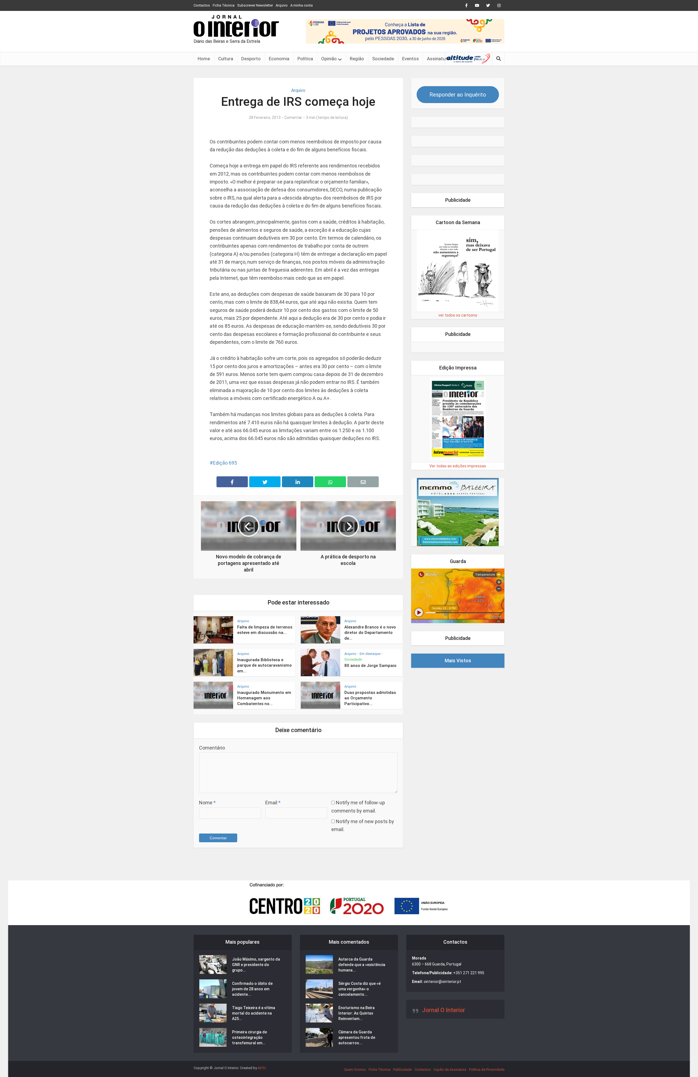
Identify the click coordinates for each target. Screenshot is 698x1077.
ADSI (262, 1068)
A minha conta (301, 5)
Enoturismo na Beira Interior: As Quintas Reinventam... (356, 1013)
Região (357, 58)
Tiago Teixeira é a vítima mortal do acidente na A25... (253, 1013)
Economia (279, 58)
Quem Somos (355, 1069)
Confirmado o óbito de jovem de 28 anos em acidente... (252, 989)
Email (273, 802)
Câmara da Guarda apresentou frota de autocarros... (356, 1037)
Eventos (410, 58)
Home (204, 58)
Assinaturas (439, 58)
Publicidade (402, 1069)
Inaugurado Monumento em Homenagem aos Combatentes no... (264, 698)
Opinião (329, 58)
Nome (207, 802)
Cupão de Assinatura (450, 1069)
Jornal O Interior (443, 1010)
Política (305, 58)
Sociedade (383, 58)
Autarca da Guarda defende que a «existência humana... (361, 964)
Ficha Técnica (223, 5)
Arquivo (282, 5)
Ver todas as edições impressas (457, 466)
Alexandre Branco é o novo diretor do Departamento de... (370, 633)
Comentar (293, 117)
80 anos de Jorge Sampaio (370, 665)
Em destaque (370, 654)
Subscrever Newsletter (255, 5)
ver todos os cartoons (457, 315)
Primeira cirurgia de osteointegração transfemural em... (249, 1037)
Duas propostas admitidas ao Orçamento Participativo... (370, 698)
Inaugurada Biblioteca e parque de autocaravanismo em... (264, 665)
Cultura (225, 58)
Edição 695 (225, 463)
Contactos (202, 5)
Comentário (212, 748)
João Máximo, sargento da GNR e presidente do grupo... (256, 964)
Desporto (251, 58)
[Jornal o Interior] (236, 26)
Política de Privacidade (486, 1069)
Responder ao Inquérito (457, 94)
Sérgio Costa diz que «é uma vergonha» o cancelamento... (359, 989)
